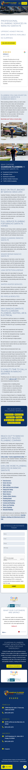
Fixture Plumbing (7, 507)
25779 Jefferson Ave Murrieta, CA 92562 (14, 723)
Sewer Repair (19, 414)
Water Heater (11, 417)
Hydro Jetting (20, 420)
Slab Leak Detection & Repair (11, 487)
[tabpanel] (14, 621)
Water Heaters (7, 494)
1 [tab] (19, 631)
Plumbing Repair (7, 498)
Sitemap (10, 761)
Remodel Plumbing (8, 509)
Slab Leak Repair (10, 420)
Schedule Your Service (14, 666)
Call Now (8, 766)
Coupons (7, 749)
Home (2, 10)
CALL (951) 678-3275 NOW (8, 43)
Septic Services (7, 491)
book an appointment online (16, 456)
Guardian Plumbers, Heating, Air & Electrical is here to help (13, 517)
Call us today (4, 456)
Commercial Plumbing (9, 503)
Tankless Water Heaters (9, 496)
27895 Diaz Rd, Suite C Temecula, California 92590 (14, 708)
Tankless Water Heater (14, 422)
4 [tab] (25, 631)
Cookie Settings (23, 761)
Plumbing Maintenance (9, 500)
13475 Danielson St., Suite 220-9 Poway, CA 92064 (14, 737)
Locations (7, 10)
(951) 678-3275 (9, 712)
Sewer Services (7, 483)
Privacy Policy (16, 761)
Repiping (19, 417)
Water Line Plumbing (8, 505)
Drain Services (9, 414)
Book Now (24, 3)
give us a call (13, 379)
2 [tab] (21, 631)
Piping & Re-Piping (8, 489)
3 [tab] (23, 631)
